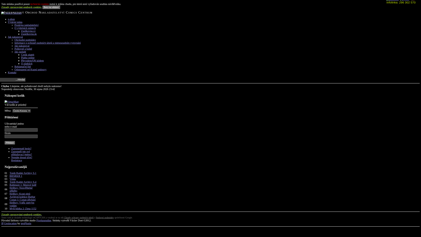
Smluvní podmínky (105, 217)
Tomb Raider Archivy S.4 (23, 182)
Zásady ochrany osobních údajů (79, 217)
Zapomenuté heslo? (21, 148)
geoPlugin (26, 223)
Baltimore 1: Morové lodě (23, 185)
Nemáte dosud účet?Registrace (21, 159)
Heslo (8, 133)
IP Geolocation (9, 223)
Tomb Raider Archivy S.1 (23, 173)
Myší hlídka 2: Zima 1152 (23, 208)
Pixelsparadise (43, 220)
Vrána (13, 179)
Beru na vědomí (51, 7)
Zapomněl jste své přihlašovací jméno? (21, 153)
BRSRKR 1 (16, 176)
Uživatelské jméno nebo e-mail (14, 125)
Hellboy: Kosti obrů (20, 193)
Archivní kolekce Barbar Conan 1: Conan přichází (23, 198)
